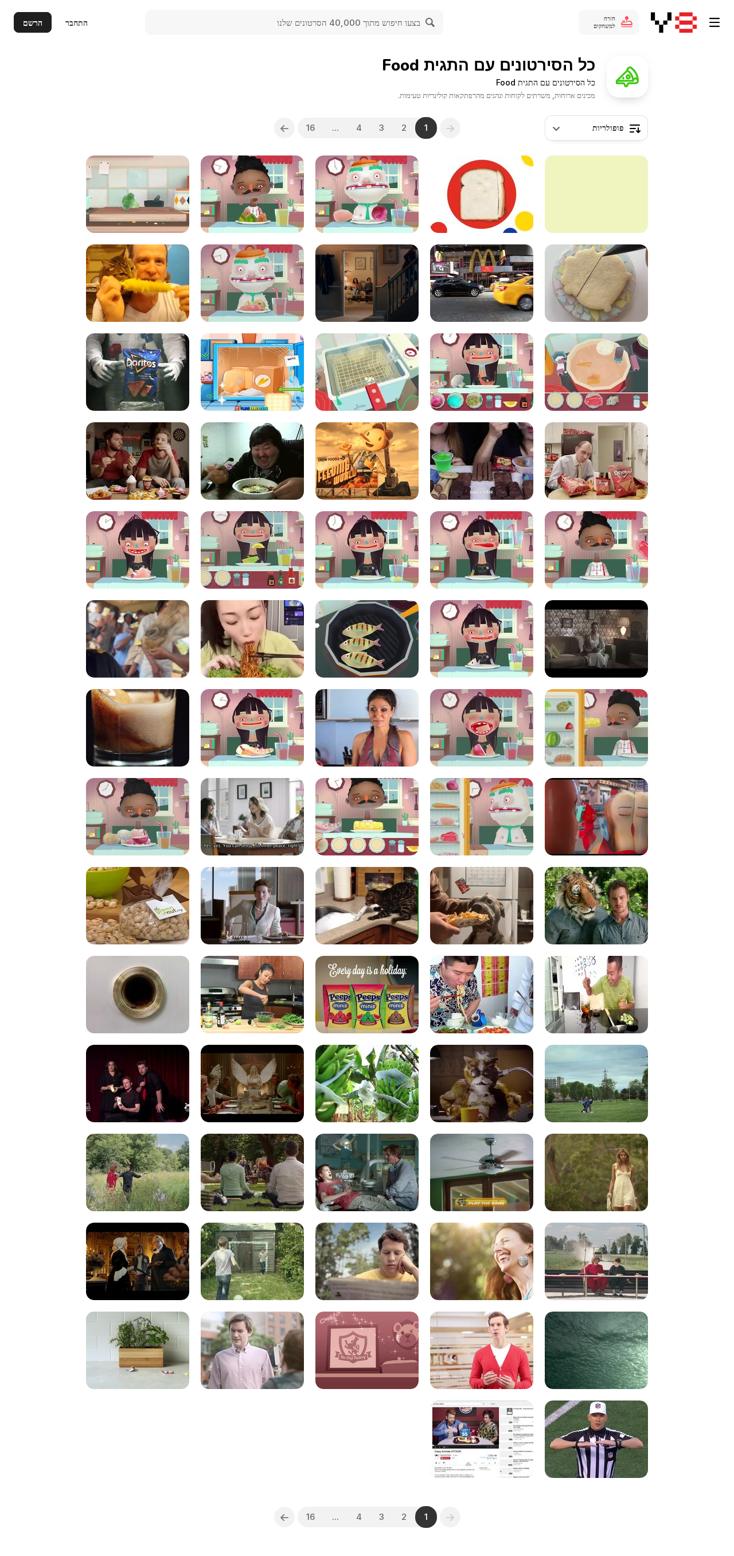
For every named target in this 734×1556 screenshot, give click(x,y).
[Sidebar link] (714, 22)
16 (310, 127)
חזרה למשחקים (604, 22)
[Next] (284, 128)
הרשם (32, 23)
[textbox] (596, 128)
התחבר (76, 23)
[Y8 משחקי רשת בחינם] (673, 22)
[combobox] (596, 128)
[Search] (430, 22)
